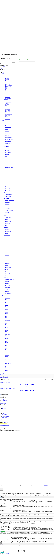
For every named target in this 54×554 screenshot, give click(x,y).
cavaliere (3, 73)
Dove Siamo (3, 407)
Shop (3, 374)
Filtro (2, 379)
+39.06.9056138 (5, 400)
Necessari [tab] (1, 496)
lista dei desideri (2, 66)
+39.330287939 (6, 422)
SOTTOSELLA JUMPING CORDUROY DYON (27, 390)
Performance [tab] (2, 516)
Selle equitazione (4, 414)
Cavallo (3, 413)
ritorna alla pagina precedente (4, 377)
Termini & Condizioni (5, 409)
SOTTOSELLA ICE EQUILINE (27, 384)
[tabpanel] (27, 505)
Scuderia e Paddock (4, 417)
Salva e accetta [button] (2, 552)
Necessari (2, 497)
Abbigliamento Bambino (5, 416)
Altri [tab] (1, 543)
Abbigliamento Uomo (5, 415)
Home (3, 72)
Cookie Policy (4, 410)
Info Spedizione (4, 408)
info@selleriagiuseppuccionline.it (4, 399)
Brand (3, 296)
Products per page (49, 379)
